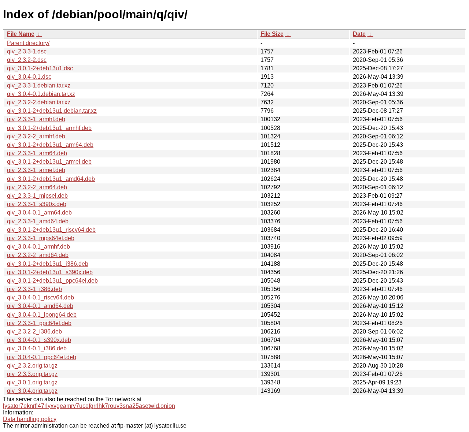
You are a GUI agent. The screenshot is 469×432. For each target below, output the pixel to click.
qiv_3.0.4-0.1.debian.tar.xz (41, 94)
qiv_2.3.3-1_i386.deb (34, 289)
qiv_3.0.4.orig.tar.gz (32, 391)
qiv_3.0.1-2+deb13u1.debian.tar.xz (52, 111)
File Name (20, 34)
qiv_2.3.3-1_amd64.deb (38, 221)
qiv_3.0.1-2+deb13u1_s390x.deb (50, 272)
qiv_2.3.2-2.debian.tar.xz (38, 102)
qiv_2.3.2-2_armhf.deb (36, 136)
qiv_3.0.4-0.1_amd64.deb (40, 306)
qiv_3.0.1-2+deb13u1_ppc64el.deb (52, 281)
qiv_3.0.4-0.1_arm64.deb (39, 212)
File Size (272, 34)
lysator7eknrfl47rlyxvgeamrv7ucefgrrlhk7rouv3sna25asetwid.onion (89, 406)
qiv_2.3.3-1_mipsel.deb (37, 196)
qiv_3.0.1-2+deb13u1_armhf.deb (49, 128)
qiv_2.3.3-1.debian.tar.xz (38, 85)
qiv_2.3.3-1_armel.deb (36, 170)
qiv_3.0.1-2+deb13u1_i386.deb (47, 264)
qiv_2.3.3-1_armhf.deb (36, 119)
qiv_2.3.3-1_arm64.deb (37, 153)
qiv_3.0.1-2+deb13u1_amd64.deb (51, 179)
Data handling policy (29, 419)
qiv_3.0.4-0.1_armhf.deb (38, 246)
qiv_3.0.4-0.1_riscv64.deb (40, 297)
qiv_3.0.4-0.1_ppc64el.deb (41, 357)
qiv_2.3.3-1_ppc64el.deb (39, 323)
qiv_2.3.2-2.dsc (27, 60)
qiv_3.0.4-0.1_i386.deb (37, 348)
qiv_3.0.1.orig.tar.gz (32, 382)
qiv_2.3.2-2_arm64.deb (37, 187)
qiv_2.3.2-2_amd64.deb (38, 255)
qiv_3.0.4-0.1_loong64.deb (42, 315)
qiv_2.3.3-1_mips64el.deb (40, 238)
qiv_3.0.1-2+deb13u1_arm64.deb (50, 145)
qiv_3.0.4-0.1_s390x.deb (39, 340)
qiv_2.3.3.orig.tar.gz (32, 374)
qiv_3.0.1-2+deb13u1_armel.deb (49, 162)
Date (359, 34)
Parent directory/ (28, 43)
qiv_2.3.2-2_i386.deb (34, 331)
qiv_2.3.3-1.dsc (27, 51)
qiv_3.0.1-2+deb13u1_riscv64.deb (51, 230)
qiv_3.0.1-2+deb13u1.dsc (40, 68)
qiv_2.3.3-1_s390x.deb (36, 204)
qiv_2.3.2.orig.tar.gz (32, 365)
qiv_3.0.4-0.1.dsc (29, 77)
